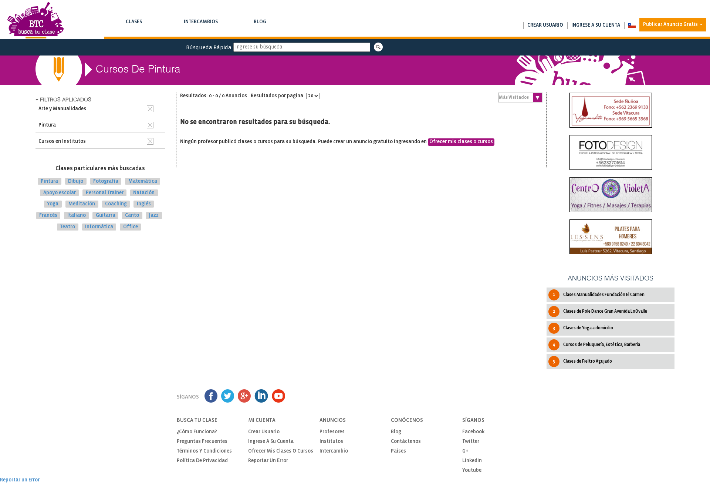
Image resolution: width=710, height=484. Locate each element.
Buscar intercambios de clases (200, 29)
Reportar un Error (268, 460)
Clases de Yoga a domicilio (583, 328)
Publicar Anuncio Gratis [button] (671, 24)
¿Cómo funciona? (197, 432)
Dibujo (75, 181)
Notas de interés (260, 29)
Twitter (470, 441)
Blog (260, 25)
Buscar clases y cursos (134, 29)
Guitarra (105, 215)
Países (398, 451)
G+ (465, 451)
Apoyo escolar (59, 192)
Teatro (67, 227)
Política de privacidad (202, 460)
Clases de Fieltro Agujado (582, 361)
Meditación (81, 204)
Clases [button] (134, 25)
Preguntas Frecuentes (202, 441)
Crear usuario (545, 25)
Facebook (473, 432)
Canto (132, 215)
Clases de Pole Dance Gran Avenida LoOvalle (600, 311)
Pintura (49, 181)
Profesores (332, 432)
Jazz (154, 215)
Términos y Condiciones (204, 451)
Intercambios (200, 25)
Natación (144, 192)
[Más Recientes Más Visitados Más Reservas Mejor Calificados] (520, 97)
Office (130, 227)
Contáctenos (406, 441)
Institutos (331, 441)
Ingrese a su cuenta (595, 25)
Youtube (471, 470)
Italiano (76, 215)
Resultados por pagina (277, 96)
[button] (631, 25)
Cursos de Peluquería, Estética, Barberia (596, 345)
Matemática (142, 181)
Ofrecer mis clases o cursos (461, 142)
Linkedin (472, 460)
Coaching (116, 204)
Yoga (52, 204)
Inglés (144, 204)
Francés (48, 215)
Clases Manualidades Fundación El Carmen (599, 295)
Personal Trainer (105, 192)
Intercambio (334, 451)
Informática (99, 227)
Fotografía (105, 181)
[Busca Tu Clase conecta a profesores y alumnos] (35, 20)
